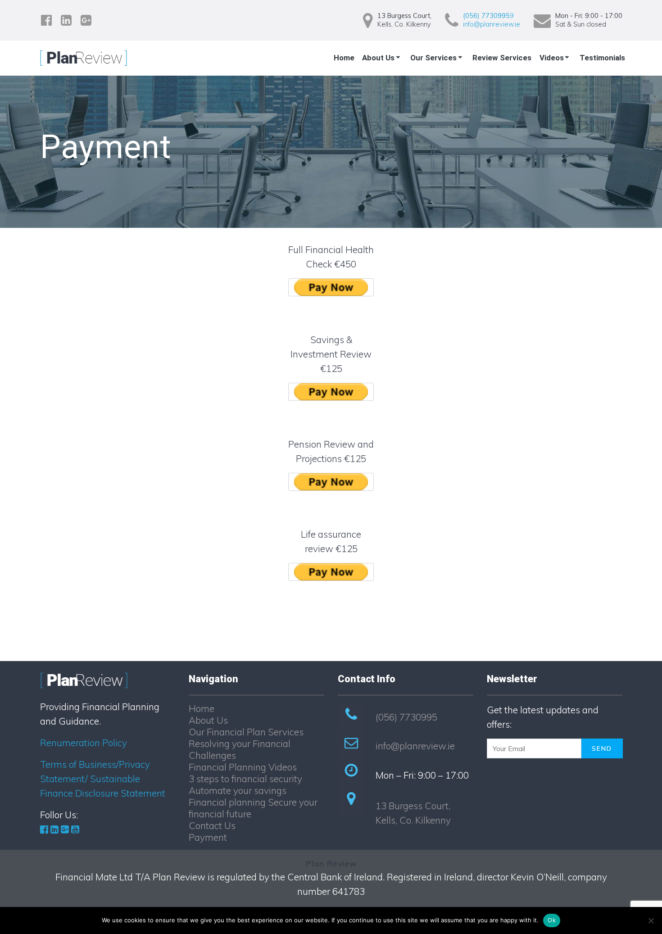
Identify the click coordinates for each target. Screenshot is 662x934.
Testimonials (602, 57)
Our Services (433, 57)
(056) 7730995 (406, 717)
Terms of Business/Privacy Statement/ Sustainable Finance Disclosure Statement (102, 778)
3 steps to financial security (245, 778)
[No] (650, 920)
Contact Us (212, 825)
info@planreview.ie (491, 24)
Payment (208, 837)
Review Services (501, 57)
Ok (552, 920)
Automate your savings (237, 790)
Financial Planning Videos (243, 767)
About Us (378, 57)
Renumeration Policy (83, 742)
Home (344, 57)
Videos (552, 57)
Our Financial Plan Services (246, 732)
